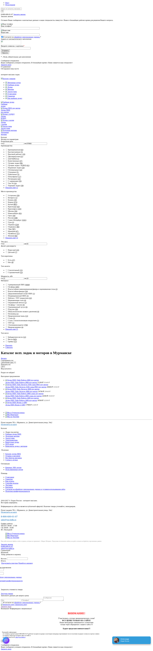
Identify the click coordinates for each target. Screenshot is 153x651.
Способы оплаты (11, 483)
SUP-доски (9, 444)
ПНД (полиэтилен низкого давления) (23, 312)
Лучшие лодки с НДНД (18, 165)
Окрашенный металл (17, 303)
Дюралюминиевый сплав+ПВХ (21, 294)
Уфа (11, 229)
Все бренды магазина (13, 458)
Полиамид (13, 314)
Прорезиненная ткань (18, 316)
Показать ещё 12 (11, 188)
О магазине (11, 94)
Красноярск (14, 209)
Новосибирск (15, 213)
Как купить (9, 481)
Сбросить (9, 347)
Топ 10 (12, 183)
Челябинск (14, 234)
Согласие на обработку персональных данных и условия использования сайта (35, 489)
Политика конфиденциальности (17, 491)
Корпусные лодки (12, 442)
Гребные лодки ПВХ (13, 434)
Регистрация (10, 5)
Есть (11, 260)
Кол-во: (4, 559)
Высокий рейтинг (16, 154)
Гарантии (11, 96)
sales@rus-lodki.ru (8, 520)
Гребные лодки (13, 85)
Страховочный (15, 272)
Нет (10, 262)
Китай (12, 204)
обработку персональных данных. (27, 37)
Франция (13, 231)
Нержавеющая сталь (17, 300)
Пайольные (13, 174)
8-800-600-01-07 (7, 14)
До (25, 143)
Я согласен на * (22, 602)
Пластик (13, 309)
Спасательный (15, 270)
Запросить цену (21, 605)
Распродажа (14, 179)
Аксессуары (12, 92)
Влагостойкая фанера (18, 291)
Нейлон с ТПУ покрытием (20, 298)
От (2, 143)
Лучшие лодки (15, 163)
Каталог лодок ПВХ (13, 454)
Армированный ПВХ (19, 285)
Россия (13, 218)
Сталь (11, 318)
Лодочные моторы (12, 436)
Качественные (15, 161)
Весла (12, 339)
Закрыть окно (6, 65)
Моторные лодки (14, 83)
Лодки (10, 87)
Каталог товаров (9, 79)
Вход (7, 3)
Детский (12, 252)
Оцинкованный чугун (17, 307)
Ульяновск (13, 227)
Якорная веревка (15, 327)
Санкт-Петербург (17, 220)
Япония (12, 236)
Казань (12, 200)
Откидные (13, 172)
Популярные (14, 177)
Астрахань (13, 195)
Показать (8, 345)
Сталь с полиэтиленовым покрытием (23, 320)
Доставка (8, 485)
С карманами (15, 181)
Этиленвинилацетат (18, 325)
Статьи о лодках (11, 460)
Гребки (12, 342)
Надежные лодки (16, 168)
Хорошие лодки (16, 186)
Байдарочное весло (17, 337)
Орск (11, 216)
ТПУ (11, 323)
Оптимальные (15, 170)
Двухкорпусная (15, 156)
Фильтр (4, 358)
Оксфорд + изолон (16, 305)
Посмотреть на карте (9, 424)
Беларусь (12, 198)
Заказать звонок (19, 14)
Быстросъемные (15, 152)
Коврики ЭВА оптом (13, 467)
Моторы (10, 89)
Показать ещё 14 (11, 238)
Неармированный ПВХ (18, 296)
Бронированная (15, 150)
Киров (12, 202)
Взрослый (13, 250)
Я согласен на (22, 37)
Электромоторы (11, 440)
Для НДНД (13, 159)
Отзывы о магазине (12, 456)
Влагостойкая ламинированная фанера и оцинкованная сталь (32, 289)
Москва (12, 211)
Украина (13, 225)
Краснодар (14, 207)
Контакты (9, 487)
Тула (11, 222)
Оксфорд (13, 287)
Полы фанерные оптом (14, 469)
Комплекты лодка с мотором (16, 446)
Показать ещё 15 (11, 329)
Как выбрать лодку (14, 98)
